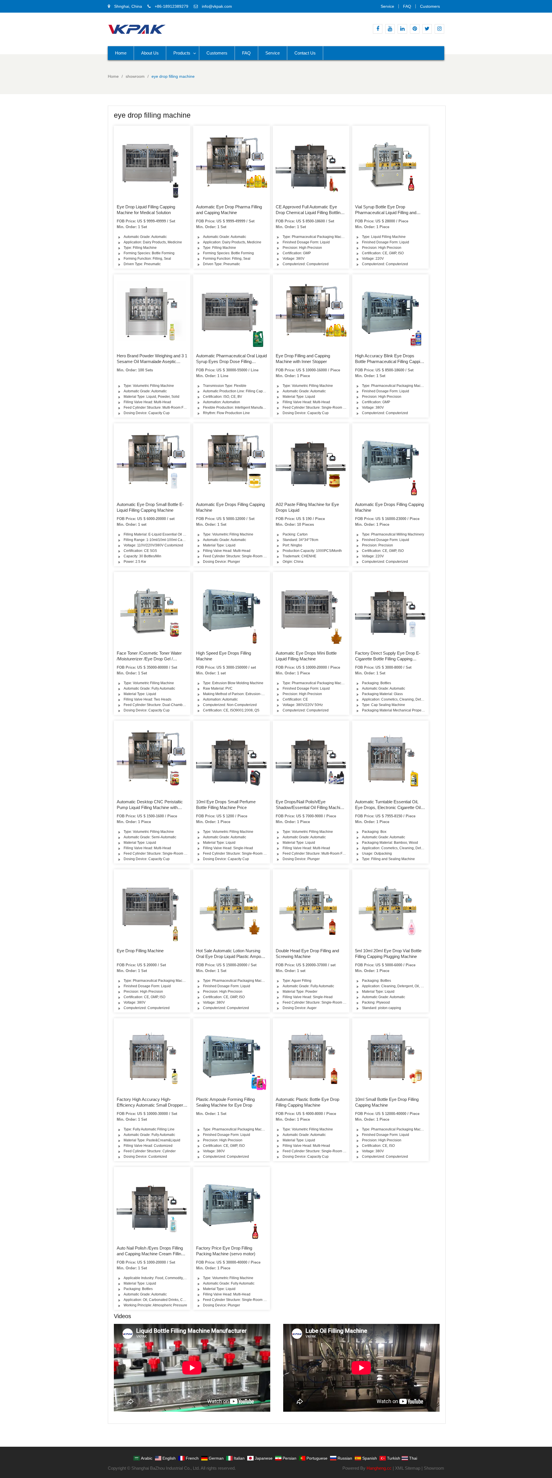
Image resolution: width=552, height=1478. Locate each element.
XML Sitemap (407, 1468)
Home (120, 53)
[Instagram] (439, 29)
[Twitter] (427, 29)
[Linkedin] (402, 29)
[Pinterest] (414, 29)
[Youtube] (390, 29)
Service (387, 6)
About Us (150, 53)
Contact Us (305, 53)
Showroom (434, 1468)
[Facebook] (377, 29)
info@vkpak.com (217, 6)
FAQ (407, 6)
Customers (430, 6)
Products (181, 53)
